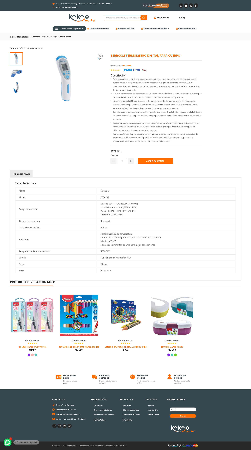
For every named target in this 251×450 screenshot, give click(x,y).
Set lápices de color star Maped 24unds (79, 347)
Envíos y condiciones (103, 410)
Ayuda (151, 405)
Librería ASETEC (32, 340)
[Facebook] (186, 5)
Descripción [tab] (21, 174)
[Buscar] (144, 17)
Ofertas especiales (131, 410)
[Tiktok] (196, 5)
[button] (100, 56)
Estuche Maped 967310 (172, 347)
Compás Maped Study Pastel (32, 347)
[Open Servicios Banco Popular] (168, 28)
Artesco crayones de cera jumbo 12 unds (125, 347)
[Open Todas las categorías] (82, 28)
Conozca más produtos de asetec (26, 48)
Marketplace (23, 37)
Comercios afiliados (131, 414)
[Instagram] (191, 5)
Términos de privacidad (104, 414)
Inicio (12, 37)
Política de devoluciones (99, 420)
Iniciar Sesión (153, 414)
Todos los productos (127, 420)
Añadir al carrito (155, 161)
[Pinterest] (144, 70)
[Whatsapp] (181, 5)
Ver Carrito (153, 410)
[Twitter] (128, 70)
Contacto (98, 405)
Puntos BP (127, 405)
